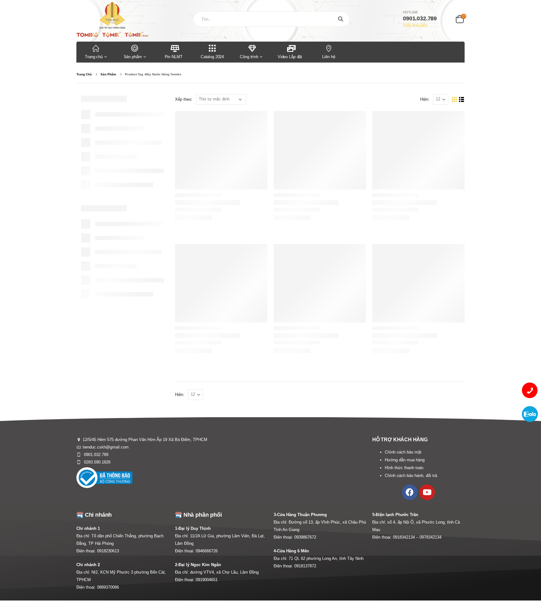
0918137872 (305, 566)
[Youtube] (427, 492)
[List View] (462, 100)
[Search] (341, 19)
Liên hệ (328, 56)
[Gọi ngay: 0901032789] (530, 390)
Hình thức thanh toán (404, 467)
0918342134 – (406, 537)
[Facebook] (410, 492)
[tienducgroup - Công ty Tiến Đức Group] (112, 19)
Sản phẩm (133, 56)
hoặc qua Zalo (415, 25)
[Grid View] (454, 100)
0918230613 (108, 551)
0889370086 (108, 587)
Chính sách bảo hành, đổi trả (411, 475)
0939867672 (305, 537)
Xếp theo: (184, 99)
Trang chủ (94, 56)
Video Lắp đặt (290, 56)
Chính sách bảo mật (403, 452)
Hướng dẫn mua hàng (405, 460)
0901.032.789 (95, 454)
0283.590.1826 (97, 462)
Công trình (249, 56)
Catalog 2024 (212, 56)
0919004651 (207, 579)
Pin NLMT (174, 56)
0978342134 (430, 537)
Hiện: (425, 99)
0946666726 (207, 551)
